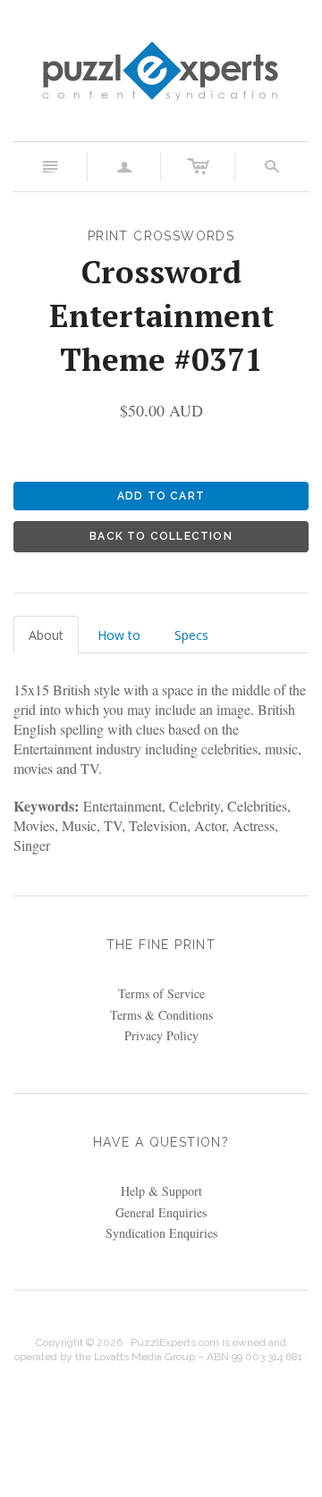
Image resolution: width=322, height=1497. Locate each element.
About (46, 635)
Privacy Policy (161, 1035)
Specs (191, 635)
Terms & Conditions (161, 1014)
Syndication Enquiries (161, 1232)
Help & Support (161, 1190)
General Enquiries (161, 1212)
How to (118, 635)
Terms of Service (161, 993)
